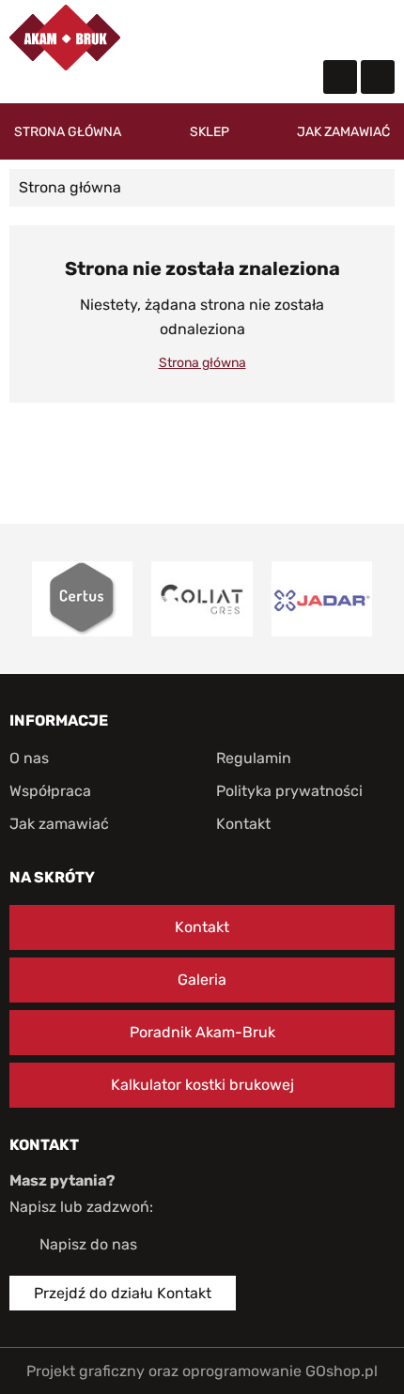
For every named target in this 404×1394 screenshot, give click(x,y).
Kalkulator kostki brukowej (202, 1085)
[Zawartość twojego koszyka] (342, 29)
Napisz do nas (88, 1244)
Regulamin (253, 758)
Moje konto (304, 28)
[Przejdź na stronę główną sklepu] (64, 37)
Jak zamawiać (343, 132)
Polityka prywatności (289, 791)
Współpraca (50, 791)
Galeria (202, 979)
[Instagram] (378, 77)
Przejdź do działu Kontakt (122, 1293)
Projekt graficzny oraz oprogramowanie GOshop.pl (202, 1371)
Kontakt (243, 824)
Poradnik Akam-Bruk (202, 1032)
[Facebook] (340, 77)
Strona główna (67, 132)
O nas (29, 758)
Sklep (209, 132)
